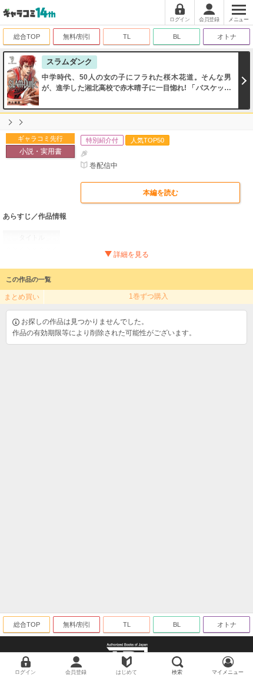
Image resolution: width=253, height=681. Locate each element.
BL (177, 36)
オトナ (227, 36)
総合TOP (27, 36)
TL (127, 36)
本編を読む (160, 193)
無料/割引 (77, 36)
